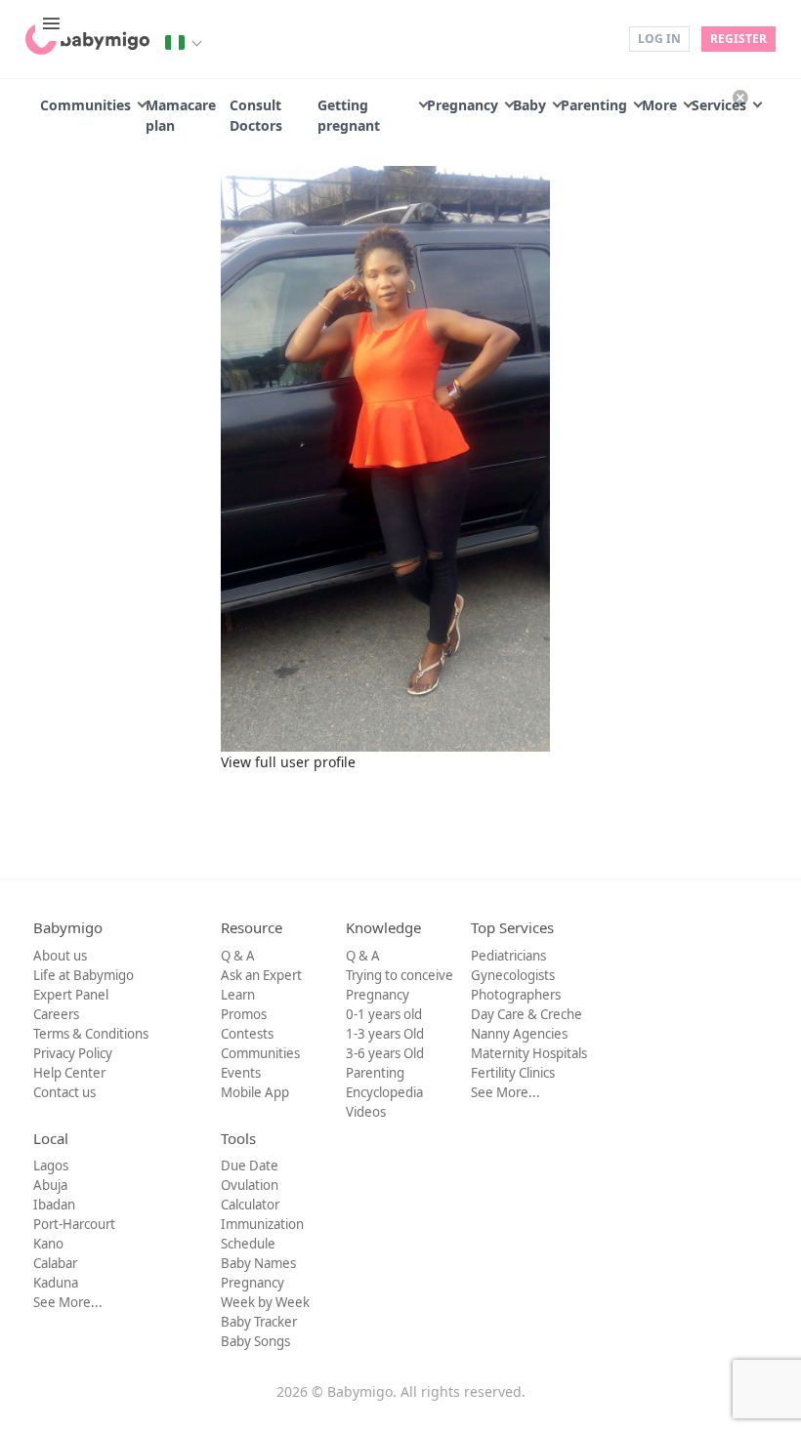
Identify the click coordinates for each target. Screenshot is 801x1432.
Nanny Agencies (519, 1034)
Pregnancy (462, 105)
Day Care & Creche (526, 1014)
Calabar (55, 1263)
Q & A (238, 955)
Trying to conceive (399, 975)
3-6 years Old (385, 1053)
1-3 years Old (385, 1034)
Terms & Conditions (90, 1034)
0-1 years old (384, 1014)
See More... (505, 1092)
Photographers (516, 994)
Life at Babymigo (83, 975)
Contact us (64, 1092)
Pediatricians (508, 955)
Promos (244, 1014)
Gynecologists (513, 975)
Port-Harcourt (74, 1224)
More (659, 105)
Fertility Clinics (513, 1073)
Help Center (69, 1073)
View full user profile (288, 762)
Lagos (50, 1165)
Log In (659, 38)
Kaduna (55, 1282)
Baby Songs (255, 1341)
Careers (56, 1014)
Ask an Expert (261, 975)
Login (600, 37)
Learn (238, 994)
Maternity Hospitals (529, 1053)
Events (241, 1073)
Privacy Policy (72, 1053)
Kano (48, 1243)
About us (60, 955)
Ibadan (54, 1204)
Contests (247, 1034)
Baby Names (258, 1263)
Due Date (249, 1165)
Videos (366, 1112)
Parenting (594, 105)
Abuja (50, 1185)
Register (738, 38)
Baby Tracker (259, 1321)
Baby (529, 105)
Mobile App (255, 1092)
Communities (85, 105)
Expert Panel (70, 994)
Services (719, 105)
